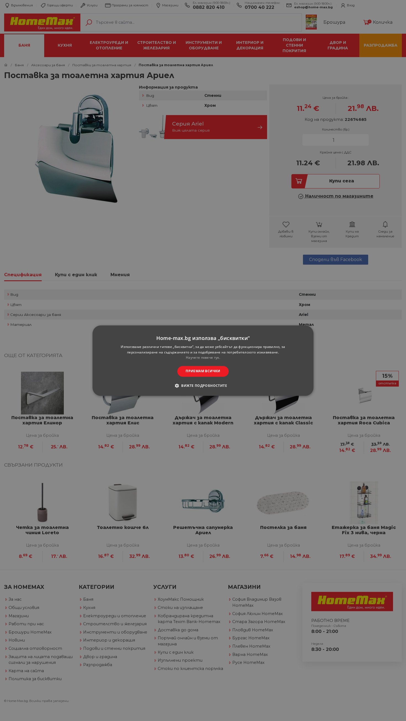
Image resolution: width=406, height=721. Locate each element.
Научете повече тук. (203, 357)
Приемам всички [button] (203, 371)
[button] (203, 385)
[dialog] (203, 360)
